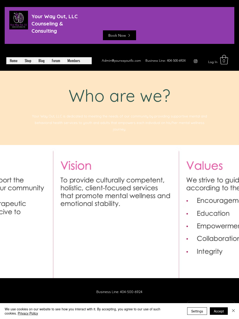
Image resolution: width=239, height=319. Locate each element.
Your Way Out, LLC (55, 16)
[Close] (233, 311)
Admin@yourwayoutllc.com (121, 60)
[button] (224, 59)
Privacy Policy (28, 313)
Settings (197, 311)
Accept (219, 311)
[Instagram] (195, 61)
